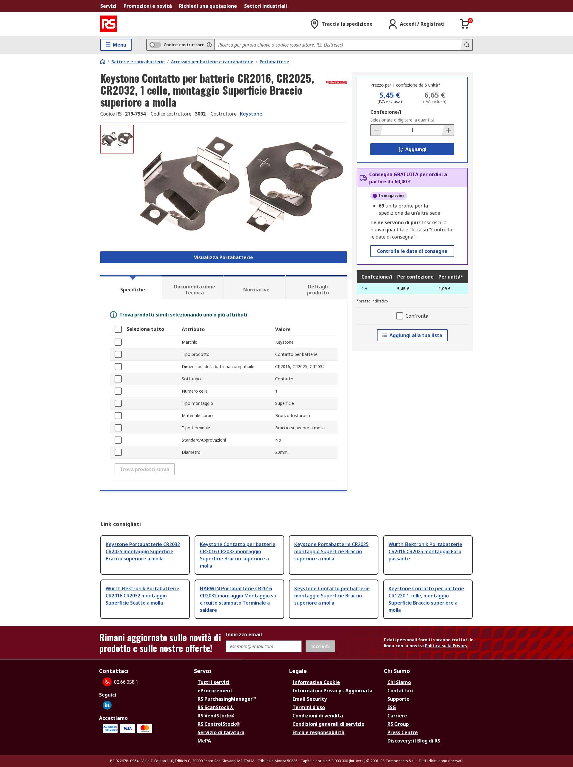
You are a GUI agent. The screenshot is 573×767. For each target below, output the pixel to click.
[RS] (108, 24)
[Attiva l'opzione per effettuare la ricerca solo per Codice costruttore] (209, 44)
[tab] (131, 287)
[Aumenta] (448, 130)
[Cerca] (466, 44)
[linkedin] (107, 705)
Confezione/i (385, 112)
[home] (102, 61)
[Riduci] (377, 130)
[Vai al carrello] (465, 24)
